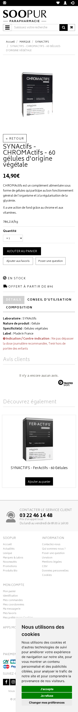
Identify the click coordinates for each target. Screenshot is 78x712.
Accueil (10, 42)
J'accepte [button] (46, 689)
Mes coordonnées (13, 605)
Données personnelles (55, 571)
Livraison (47, 558)
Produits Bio (10, 571)
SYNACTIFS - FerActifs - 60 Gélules (39, 468)
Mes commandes (13, 601)
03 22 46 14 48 (36, 516)
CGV (45, 567)
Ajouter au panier (22, 251)
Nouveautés (10, 562)
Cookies (47, 575)
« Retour (15, 138)
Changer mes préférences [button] (47, 702)
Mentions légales (52, 562)
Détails (13, 299)
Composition (19, 307)
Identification (10, 596)
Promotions (10, 567)
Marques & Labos (13, 558)
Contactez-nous (51, 545)
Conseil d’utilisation (49, 299)
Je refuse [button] (47, 695)
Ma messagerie (11, 609)
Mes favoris (9, 614)
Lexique (7, 554)
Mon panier (9, 592)
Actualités (9, 549)
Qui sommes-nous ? (54, 549)
